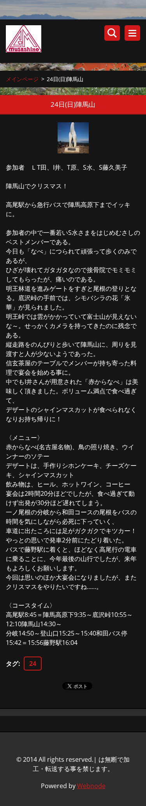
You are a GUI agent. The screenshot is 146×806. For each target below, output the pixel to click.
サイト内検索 (112, 33)
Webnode (91, 786)
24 (32, 663)
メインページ (22, 79)
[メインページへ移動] (76, 41)
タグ (12, 663)
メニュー (132, 33)
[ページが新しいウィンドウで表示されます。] (73, 137)
